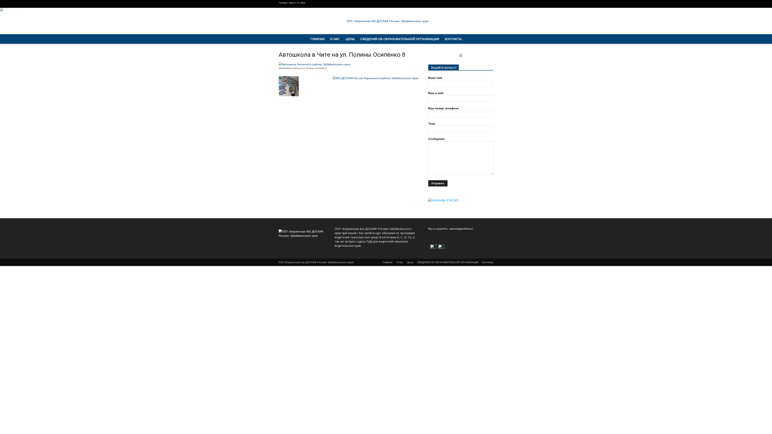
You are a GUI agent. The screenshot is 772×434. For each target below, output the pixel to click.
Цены (350, 39)
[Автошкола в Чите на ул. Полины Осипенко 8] (314, 64)
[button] (488, 39)
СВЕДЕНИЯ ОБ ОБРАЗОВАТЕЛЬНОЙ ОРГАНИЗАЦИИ (399, 39)
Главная (317, 39)
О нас (335, 39)
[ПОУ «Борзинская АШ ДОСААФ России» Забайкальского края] (386, 21)
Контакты (453, 39)
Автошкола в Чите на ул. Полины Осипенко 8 (342, 54)
